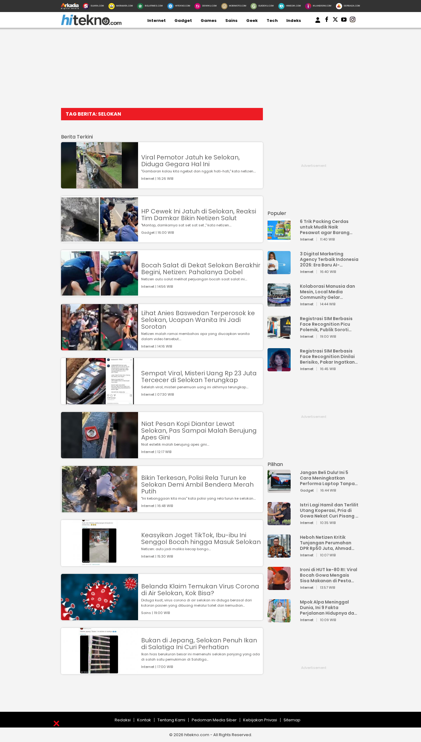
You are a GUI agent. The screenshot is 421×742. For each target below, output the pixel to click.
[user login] (317, 23)
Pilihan (275, 464)
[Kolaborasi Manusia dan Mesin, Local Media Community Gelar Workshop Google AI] (279, 304)
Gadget (183, 20)
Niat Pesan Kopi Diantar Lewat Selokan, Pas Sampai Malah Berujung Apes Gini (199, 430)
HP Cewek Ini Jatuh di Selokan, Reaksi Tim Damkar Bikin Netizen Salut (198, 214)
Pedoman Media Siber (214, 720)
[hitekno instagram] (352, 21)
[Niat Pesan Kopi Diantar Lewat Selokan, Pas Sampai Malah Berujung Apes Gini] (99, 455)
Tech (272, 20)
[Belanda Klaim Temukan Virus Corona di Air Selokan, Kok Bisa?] (99, 617)
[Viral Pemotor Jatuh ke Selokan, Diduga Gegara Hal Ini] (99, 185)
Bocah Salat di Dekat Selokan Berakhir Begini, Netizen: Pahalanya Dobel (200, 268)
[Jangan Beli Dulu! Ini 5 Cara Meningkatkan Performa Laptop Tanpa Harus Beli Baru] (279, 490)
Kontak (144, 720)
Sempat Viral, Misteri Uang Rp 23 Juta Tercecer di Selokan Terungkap (199, 376)
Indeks (293, 20)
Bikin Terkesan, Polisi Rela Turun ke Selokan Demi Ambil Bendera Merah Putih (197, 484)
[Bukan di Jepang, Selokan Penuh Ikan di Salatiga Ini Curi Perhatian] (99, 671)
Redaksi (123, 720)
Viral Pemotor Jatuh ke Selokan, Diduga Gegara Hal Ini (190, 160)
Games (209, 20)
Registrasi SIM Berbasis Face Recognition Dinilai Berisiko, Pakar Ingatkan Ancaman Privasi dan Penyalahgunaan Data (327, 356)
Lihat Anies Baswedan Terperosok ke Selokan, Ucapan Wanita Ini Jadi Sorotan (198, 320)
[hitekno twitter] (335, 21)
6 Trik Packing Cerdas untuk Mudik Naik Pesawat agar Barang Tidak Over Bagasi (324, 227)
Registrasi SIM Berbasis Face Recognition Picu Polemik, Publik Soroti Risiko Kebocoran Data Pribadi (326, 324)
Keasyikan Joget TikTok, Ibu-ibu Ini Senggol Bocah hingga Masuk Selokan (201, 538)
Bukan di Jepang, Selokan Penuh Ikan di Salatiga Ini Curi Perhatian (199, 643)
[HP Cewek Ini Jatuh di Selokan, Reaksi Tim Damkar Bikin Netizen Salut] (99, 239)
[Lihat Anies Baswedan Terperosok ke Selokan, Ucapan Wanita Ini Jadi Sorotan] (99, 347)
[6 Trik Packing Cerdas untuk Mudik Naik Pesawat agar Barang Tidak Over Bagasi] (279, 239)
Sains (231, 20)
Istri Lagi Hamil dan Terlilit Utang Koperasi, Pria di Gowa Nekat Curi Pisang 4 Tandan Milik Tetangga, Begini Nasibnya (329, 510)
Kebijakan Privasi (260, 720)
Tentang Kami (171, 720)
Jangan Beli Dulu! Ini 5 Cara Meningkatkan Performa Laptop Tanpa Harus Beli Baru (327, 478)
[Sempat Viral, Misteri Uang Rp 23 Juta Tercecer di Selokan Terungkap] (99, 401)
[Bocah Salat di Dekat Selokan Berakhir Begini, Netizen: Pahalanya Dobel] (99, 293)
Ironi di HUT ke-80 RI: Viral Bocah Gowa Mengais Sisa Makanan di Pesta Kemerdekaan (328, 575)
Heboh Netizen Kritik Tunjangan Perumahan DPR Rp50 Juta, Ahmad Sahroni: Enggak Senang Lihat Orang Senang (327, 542)
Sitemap (292, 720)
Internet (156, 20)
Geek (252, 20)
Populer (277, 213)
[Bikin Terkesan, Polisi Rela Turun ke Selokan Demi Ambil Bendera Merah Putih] (99, 509)
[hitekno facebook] (326, 21)
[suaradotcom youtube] (344, 21)
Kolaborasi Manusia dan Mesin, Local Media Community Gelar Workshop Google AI (327, 291)
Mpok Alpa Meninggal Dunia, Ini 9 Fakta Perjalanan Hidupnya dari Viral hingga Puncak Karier (328, 607)
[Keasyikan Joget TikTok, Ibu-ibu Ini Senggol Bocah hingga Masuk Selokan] (99, 563)
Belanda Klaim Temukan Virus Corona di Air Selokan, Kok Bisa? (200, 589)
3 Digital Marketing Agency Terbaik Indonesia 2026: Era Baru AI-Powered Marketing (329, 259)
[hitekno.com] (91, 24)
